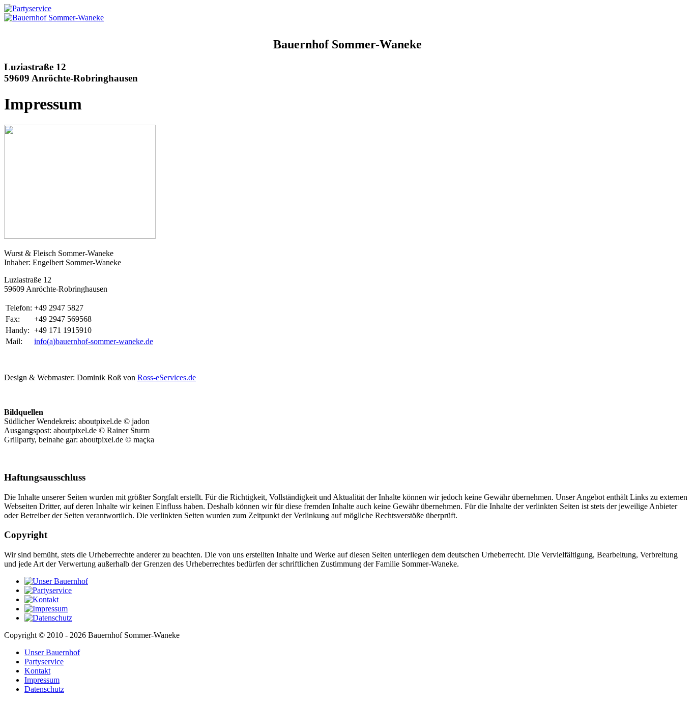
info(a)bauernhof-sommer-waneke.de (93, 341)
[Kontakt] (41, 599)
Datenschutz (44, 689)
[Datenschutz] (48, 617)
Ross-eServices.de (166, 377)
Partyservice (44, 661)
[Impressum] (46, 608)
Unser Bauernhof (52, 652)
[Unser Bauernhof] (56, 581)
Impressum (42, 680)
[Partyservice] (48, 590)
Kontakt (37, 670)
